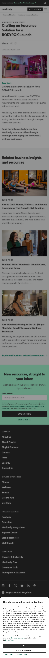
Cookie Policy (22, 654)
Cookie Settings (24, 651)
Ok (24, 646)
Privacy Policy (9, 640)
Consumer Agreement (18, 638)
